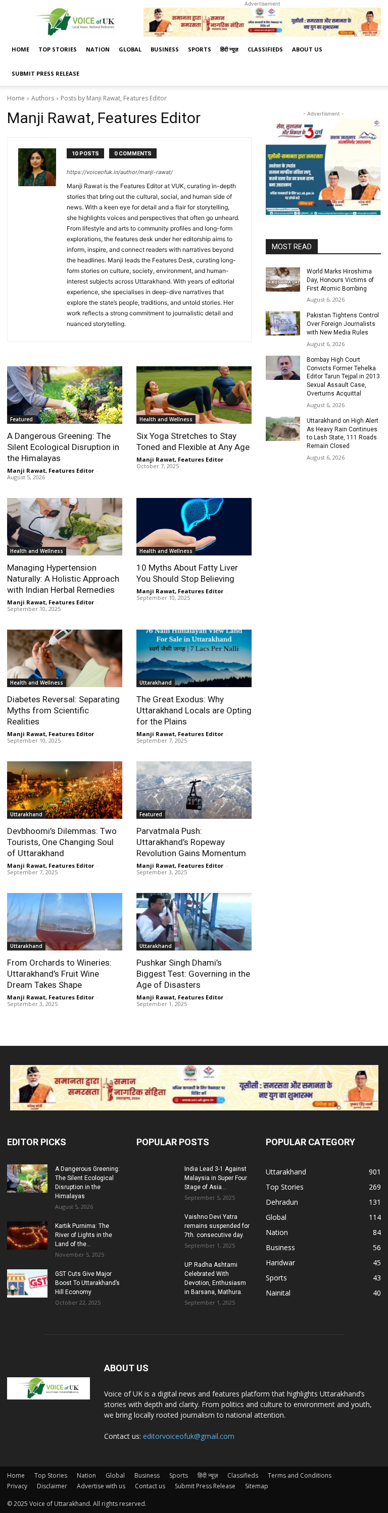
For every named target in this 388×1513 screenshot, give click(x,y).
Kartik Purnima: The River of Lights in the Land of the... (83, 1235)
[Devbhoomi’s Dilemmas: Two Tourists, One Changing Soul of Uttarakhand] (64, 790)
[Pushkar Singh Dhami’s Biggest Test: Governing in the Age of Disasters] (194, 921)
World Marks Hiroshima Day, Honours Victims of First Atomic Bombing (340, 280)
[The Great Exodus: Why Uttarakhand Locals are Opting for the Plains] (194, 658)
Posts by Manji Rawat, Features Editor (114, 98)
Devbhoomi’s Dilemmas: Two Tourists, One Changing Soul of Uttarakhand (62, 842)
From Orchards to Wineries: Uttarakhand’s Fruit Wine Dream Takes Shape (59, 974)
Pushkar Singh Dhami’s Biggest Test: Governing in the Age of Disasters (193, 974)
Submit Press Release (45, 73)
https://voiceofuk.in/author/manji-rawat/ (120, 172)
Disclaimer (52, 1486)
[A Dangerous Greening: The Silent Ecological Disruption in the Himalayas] (64, 395)
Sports (199, 49)
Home (20, 49)
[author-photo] (42, 239)
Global (130, 49)
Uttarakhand (155, 682)
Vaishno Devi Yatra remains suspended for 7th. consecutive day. (217, 1226)
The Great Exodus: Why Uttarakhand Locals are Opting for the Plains (194, 710)
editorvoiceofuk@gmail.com (188, 1436)
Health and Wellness (165, 419)
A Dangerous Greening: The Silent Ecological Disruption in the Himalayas (63, 447)
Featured (21, 419)
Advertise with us (101, 1486)
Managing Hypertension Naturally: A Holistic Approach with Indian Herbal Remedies (63, 579)
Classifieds (265, 49)
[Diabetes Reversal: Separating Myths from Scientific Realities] (64, 658)
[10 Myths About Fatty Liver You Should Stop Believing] (194, 526)
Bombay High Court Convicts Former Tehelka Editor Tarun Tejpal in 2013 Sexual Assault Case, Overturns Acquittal (343, 376)
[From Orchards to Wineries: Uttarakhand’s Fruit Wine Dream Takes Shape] (64, 921)
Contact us (150, 1486)
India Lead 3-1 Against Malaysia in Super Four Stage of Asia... (215, 1178)
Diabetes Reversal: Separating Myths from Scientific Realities (63, 710)
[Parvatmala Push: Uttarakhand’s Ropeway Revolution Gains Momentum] (194, 790)
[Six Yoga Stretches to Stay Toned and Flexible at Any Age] (194, 395)
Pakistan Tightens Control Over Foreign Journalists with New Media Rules (343, 324)
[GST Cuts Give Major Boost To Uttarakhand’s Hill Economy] (27, 1283)
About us (307, 49)
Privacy (17, 1486)
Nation (98, 49)
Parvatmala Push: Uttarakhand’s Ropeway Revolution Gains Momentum (191, 842)
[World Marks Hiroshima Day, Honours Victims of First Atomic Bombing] (283, 279)
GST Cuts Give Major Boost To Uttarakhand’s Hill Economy (87, 1283)
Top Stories (57, 49)
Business (165, 49)
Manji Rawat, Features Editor (50, 470)
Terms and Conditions (299, 1475)
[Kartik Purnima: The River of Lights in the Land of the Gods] (27, 1235)
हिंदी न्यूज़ (229, 49)
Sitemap (256, 1486)
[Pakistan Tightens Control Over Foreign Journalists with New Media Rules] (283, 323)
